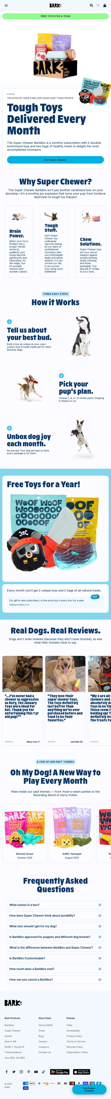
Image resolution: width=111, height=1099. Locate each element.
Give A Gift (10, 1041)
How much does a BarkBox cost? (55, 969)
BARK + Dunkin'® (14, 1046)
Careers (43, 1041)
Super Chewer (13, 1030)
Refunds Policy (74, 1046)
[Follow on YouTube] (36, 1072)
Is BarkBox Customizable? (55, 958)
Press (42, 1030)
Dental (8, 1036)
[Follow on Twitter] (14, 1072)
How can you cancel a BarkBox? (55, 979)
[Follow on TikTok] (43, 1072)
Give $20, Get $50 (15, 1057)
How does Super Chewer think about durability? (55, 915)
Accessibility (73, 1030)
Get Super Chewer (55, 159)
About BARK (46, 1025)
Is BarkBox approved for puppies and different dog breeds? (55, 937)
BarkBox (9, 1025)
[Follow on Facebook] (7, 1072)
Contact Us (45, 1052)
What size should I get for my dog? (55, 926)
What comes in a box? (55, 905)
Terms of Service (75, 1041)
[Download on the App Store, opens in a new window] (81, 1072)
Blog (41, 1036)
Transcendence (13, 1052)
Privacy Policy (74, 1036)
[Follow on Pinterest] (29, 1072)
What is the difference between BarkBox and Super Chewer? (55, 947)
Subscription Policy (77, 1052)
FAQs (69, 1025)
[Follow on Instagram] (21, 1072)
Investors (44, 1046)
